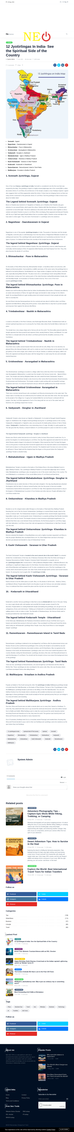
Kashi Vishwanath (36, 739)
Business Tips (18, 1007)
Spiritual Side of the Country (31, 731)
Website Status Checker (13, 1111)
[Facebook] (60, 2)
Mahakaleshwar (12, 739)
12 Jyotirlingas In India (13, 731)
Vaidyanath (56, 735)
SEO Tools (25, 1010)
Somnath (53, 731)
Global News (9, 918)
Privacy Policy (26, 1098)
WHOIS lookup (10, 1117)
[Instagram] (64, 2)
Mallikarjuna (11, 742)
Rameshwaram (58, 739)
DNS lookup (26, 1111)
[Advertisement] (37, 17)
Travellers (15, 1010)
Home (7, 1095)
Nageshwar (11, 735)
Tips (7, 915)
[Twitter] (62, 2)
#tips (9, 1007)
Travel (7, 927)
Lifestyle (8, 924)
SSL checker (9, 1114)
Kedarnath (47, 739)
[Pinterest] (67, 2)
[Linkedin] (65, 2)
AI (8, 1010)
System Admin (11, 59)
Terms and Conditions (12, 1101)
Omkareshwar (23, 739)
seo (35, 1007)
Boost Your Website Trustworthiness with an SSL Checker (35, 951)
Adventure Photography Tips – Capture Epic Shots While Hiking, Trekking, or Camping (45, 814)
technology (61, 1007)
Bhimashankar (21, 735)
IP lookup (25, 1114)
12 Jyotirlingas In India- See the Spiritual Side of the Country (30, 51)
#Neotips (42, 1007)
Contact (24, 1095)
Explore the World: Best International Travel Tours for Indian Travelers (47, 870)
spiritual (45, 731)
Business (8, 921)
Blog (7, 1098)
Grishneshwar (45, 735)
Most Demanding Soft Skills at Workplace (28, 992)
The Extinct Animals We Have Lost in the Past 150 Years (34, 971)
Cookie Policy (51, 1129)
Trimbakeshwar (34, 735)
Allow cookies (64, 1129)
